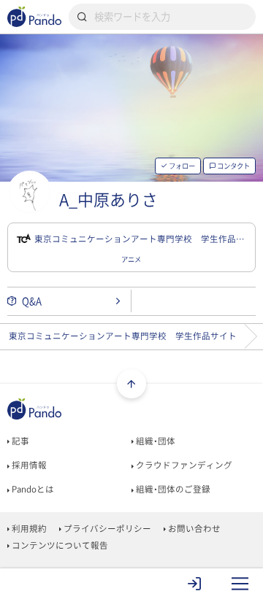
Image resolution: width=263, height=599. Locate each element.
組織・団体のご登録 (172, 489)
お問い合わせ (193, 528)
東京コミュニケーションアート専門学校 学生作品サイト (123, 336)
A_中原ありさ (108, 200)
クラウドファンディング (183, 465)
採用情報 (28, 465)
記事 (19, 441)
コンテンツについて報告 (58, 545)
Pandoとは (31, 489)
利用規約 (28, 528)
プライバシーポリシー (106, 528)
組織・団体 (154, 441)
